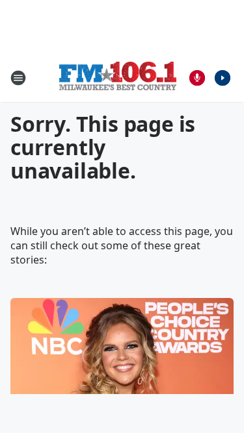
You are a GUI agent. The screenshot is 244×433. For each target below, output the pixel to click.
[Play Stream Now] (222, 78)
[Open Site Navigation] (18, 78)
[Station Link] (117, 77)
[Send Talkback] (197, 78)
